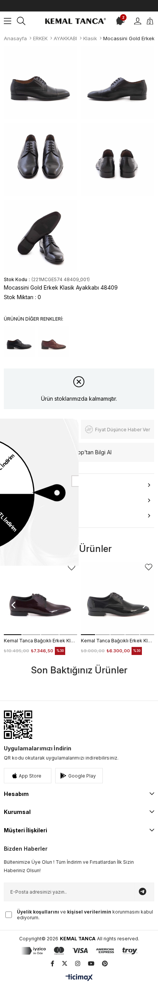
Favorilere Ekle (71, 567)
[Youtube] (91, 963)
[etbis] (18, 725)
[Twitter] (64, 963)
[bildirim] (118, 21)
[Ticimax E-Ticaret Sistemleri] (79, 978)
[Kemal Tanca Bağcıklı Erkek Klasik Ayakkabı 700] (40, 598)
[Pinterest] (105, 963)
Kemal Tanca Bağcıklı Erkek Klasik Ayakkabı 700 (40, 640)
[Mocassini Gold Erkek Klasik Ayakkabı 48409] (19, 341)
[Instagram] (77, 963)
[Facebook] (52, 963)
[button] (12, 634)
